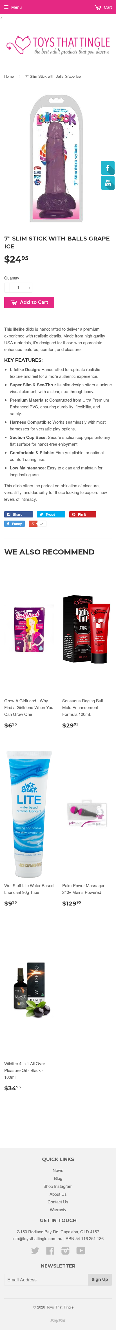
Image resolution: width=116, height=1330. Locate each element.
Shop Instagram (58, 1186)
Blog (58, 1178)
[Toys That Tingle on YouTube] (81, 1252)
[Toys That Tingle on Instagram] (65, 1252)
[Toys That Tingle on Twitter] (35, 1252)
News (58, 1170)
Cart (107, 7)
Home (9, 76)
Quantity (11, 278)
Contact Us (58, 1202)
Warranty (58, 1209)
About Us (58, 1194)
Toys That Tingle (59, 1307)
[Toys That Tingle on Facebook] (50, 1252)
